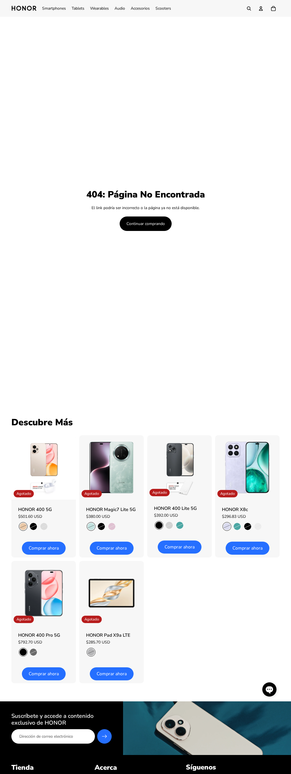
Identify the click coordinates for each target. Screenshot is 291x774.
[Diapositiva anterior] (15, 467)
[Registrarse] (104, 736)
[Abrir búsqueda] (249, 8)
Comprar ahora (44, 548)
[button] (269, 689)
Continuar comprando (145, 223)
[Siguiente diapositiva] (71, 467)
